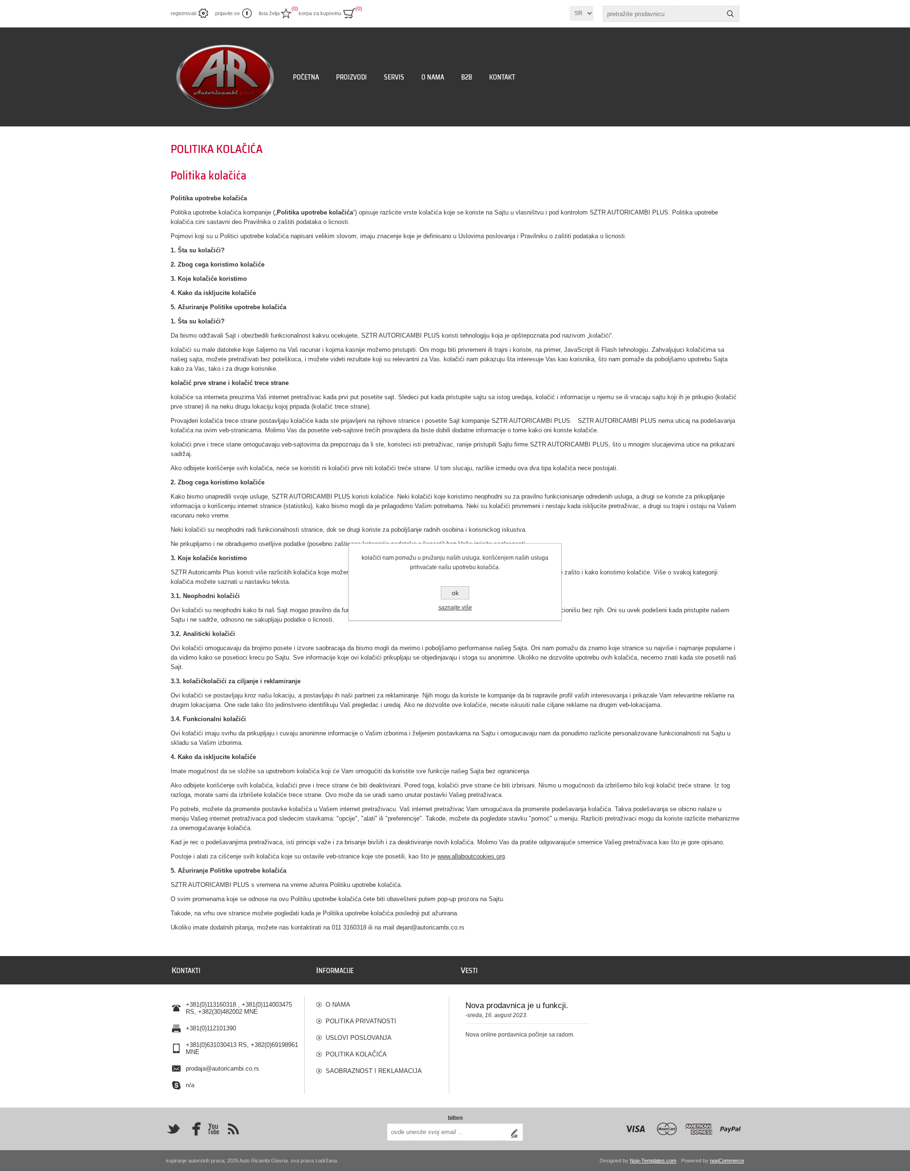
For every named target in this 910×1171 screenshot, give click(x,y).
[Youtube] (213, 1128)
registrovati (183, 13)
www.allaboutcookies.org (471, 856)
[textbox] (662, 13)
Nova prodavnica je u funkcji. (516, 1005)
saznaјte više (455, 607)
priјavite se (227, 13)
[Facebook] (193, 1128)
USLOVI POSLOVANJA (358, 1037)
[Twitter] (173, 1128)
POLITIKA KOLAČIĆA (356, 1054)
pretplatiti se (517, 1132)
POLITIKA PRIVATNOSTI (361, 1021)
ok (455, 593)
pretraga (730, 13)
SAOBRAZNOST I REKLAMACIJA (374, 1070)
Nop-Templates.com (653, 1160)
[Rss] (233, 1128)
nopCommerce (727, 1160)
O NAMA (338, 1004)
